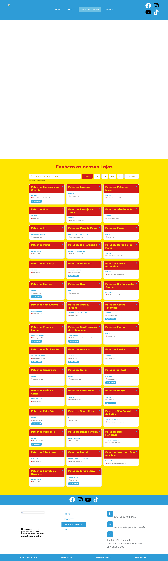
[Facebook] (148, 6)
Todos (87, 176)
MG (112, 176)
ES (105, 176)
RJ (120, 176)
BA (97, 176)
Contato (108, 9)
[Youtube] (148, 12)
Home (58, 9)
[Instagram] (156, 6)
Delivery (132, 176)
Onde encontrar (90, 9)
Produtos (71, 9)
